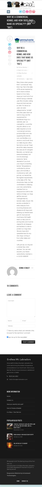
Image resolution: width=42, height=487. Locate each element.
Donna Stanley (22, 67)
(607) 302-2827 (13, 376)
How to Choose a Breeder (14, 408)
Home (8, 396)
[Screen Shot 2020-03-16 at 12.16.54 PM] (25, 40)
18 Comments (20, 79)
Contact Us (10, 400)
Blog (20, 73)
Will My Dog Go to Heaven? (20, 443)
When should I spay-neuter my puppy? (24, 434)
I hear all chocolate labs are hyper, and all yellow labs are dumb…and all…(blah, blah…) (24, 425)
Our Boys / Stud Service (14, 412)
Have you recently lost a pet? (15, 404)
